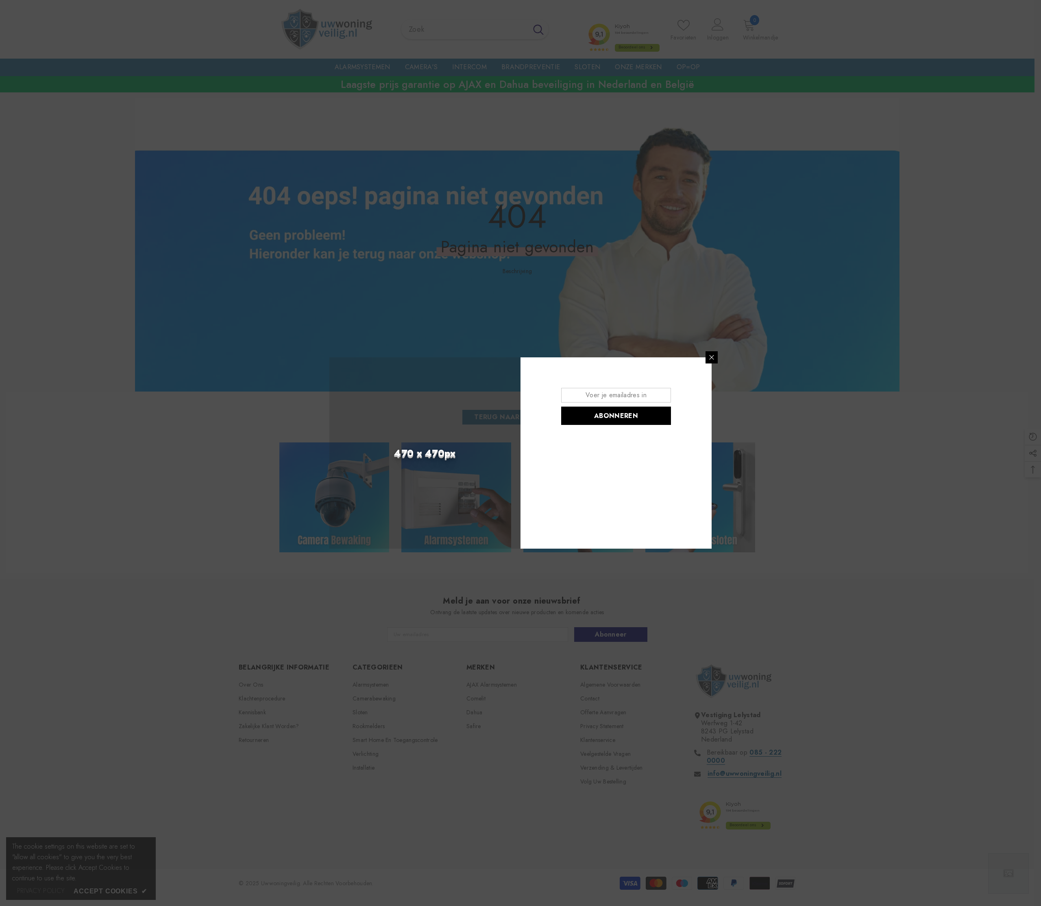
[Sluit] (712, 357)
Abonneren (616, 415)
